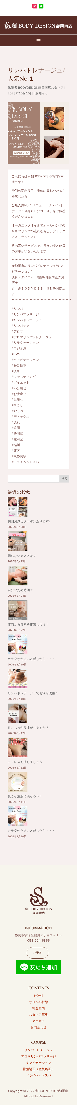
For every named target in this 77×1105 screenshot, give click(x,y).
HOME (38, 996)
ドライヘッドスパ (38, 1075)
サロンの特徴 (38, 1002)
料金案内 (38, 1008)
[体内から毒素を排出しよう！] (17, 611)
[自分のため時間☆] (17, 576)
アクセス (38, 1021)
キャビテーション (38, 1063)
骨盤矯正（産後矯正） (38, 1069)
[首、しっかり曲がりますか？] (17, 714)
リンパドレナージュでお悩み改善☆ (33, 693)
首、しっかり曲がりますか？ (28, 728)
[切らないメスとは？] (17, 542)
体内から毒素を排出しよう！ (28, 624)
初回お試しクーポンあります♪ (29, 521)
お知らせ (41, 93)
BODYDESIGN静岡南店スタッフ (41, 87)
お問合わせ (38, 1027)
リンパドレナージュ (38, 1050)
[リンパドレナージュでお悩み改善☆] (17, 679)
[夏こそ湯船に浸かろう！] (17, 783)
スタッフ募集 (38, 1014)
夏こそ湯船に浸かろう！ (25, 796)
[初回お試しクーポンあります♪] (17, 507)
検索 (64, 478)
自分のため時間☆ (20, 590)
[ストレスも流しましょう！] (17, 748)
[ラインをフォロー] (41, 6)
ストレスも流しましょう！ (27, 762)
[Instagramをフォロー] (34, 6)
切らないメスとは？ (22, 556)
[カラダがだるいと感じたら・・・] (17, 645)
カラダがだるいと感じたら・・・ (31, 659)
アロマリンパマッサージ (38, 1056)
